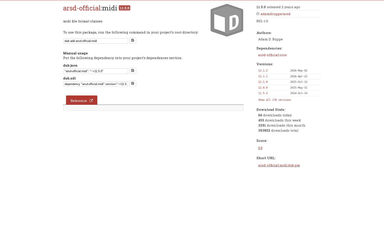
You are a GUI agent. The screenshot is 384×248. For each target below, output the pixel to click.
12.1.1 (263, 76)
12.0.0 (263, 87)
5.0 (260, 148)
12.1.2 (263, 70)
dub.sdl (69, 78)
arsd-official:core (272, 55)
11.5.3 (263, 93)
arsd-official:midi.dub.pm (279, 165)
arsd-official (82, 8)
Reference (78, 100)
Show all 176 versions (274, 99)
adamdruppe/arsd (275, 14)
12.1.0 (263, 81)
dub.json (70, 65)
